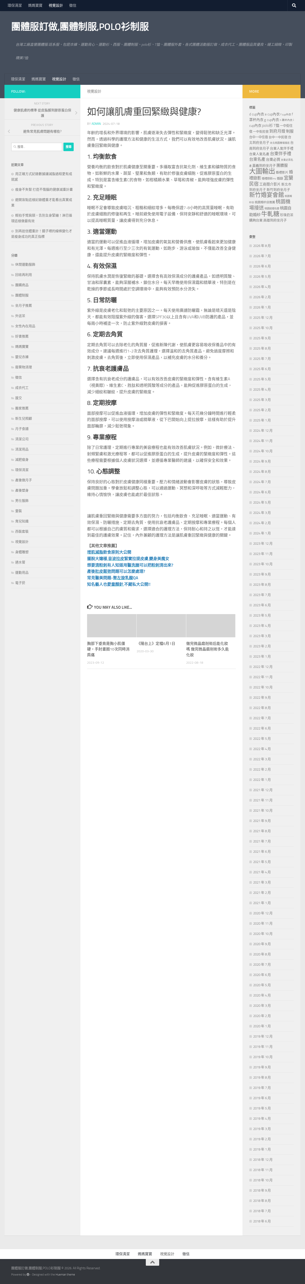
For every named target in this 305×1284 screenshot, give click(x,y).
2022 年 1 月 (262, 780)
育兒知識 (22, 521)
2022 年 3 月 (262, 759)
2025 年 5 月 (262, 379)
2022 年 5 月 (262, 739)
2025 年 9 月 (262, 338)
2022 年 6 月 (262, 728)
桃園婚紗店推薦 (265, 202)
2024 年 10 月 (263, 451)
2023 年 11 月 (263, 554)
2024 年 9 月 (262, 461)
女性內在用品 (25, 326)
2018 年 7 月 (262, 1211)
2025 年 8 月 (262, 348)
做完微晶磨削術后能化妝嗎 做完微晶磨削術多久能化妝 (207, 649)
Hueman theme (65, 1274)
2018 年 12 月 (263, 1160)
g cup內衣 (271, 120)
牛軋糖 (270, 214)
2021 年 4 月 (262, 872)
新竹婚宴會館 (266, 195)
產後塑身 (22, 490)
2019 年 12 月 (263, 1036)
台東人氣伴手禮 (281, 148)
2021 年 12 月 (263, 790)
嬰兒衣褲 (22, 357)
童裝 (18, 511)
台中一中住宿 (258, 137)
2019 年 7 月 (262, 1088)
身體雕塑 (22, 552)
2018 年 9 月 (262, 1190)
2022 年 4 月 (262, 749)
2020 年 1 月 (262, 1026)
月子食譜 (22, 429)
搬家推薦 (22, 408)
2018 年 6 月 (262, 1221)
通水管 (20, 562)
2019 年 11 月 (263, 1047)
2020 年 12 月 (263, 913)
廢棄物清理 (23, 367)
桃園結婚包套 (272, 208)
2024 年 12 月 (263, 431)
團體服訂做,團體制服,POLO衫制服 (80, 26)
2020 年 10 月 (263, 934)
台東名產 (257, 159)
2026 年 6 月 (262, 266)
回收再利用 (23, 275)
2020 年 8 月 (262, 954)
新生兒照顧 (23, 419)
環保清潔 (15, 5)
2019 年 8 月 (262, 1078)
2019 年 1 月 (262, 1149)
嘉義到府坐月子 (264, 166)
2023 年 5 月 (262, 615)
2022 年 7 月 (262, 718)
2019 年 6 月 (262, 1098)
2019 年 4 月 (262, 1119)
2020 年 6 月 (262, 975)
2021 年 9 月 (262, 821)
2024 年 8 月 (262, 472)
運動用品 (22, 573)
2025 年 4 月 (262, 390)
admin (96, 124)
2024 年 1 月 (262, 533)
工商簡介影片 (270, 184)
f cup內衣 (285, 114)
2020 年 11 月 (263, 923)
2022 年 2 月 (262, 769)
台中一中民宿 (278, 137)
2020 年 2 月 (262, 1016)
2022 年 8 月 (262, 708)
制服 (290, 131)
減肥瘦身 (22, 460)
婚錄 (280, 178)
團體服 (282, 165)
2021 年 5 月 (262, 862)
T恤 (276, 125)
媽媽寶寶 (35, 5)
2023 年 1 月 (262, 657)
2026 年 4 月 (262, 287)
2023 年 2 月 (262, 646)
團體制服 (22, 295)
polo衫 (267, 125)
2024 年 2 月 (262, 523)
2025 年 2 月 (262, 410)
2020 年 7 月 (262, 965)
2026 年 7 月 (262, 256)
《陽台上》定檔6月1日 (156, 643)
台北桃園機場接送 (280, 143)
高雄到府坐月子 (275, 220)
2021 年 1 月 (262, 903)
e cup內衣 (272, 114)
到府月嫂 (277, 131)
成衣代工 (22, 388)
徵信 (72, 5)
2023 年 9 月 (262, 574)
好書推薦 (22, 336)
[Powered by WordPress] (28, 1274)
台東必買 (273, 159)
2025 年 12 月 (263, 318)
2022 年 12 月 (263, 667)
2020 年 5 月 (262, 985)
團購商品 (22, 285)
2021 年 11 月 (263, 800)
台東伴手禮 (280, 153)
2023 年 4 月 (262, 626)
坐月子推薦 (23, 306)
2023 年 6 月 (262, 605)
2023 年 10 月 (263, 564)
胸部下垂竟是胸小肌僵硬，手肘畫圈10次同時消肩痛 (108, 649)
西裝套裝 (22, 531)
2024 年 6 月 (262, 492)
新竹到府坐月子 (278, 190)
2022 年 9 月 (262, 698)
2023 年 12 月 (263, 544)
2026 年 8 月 (262, 246)
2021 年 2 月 (262, 893)
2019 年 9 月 (262, 1067)
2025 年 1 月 (262, 420)
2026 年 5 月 (262, 277)
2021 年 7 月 (262, 841)
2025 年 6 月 (262, 369)
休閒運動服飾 (25, 265)
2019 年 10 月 (263, 1057)
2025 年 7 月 (262, 359)
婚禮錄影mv (269, 178)
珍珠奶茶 (286, 215)
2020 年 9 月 (262, 944)
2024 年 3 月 (262, 513)
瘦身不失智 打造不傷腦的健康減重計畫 (44, 190)
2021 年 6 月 (262, 852)
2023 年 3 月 (262, 636)
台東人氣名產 (259, 154)
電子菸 (20, 583)
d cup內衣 (256, 114)
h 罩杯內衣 (286, 120)
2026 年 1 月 (262, 307)
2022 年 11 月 (263, 677)
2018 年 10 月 (263, 1180)
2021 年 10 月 (263, 811)
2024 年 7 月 (262, 482)
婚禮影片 (282, 172)
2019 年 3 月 (262, 1129)
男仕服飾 (22, 501)
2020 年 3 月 (262, 1006)
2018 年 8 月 (262, 1201)
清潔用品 (22, 449)
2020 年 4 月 (262, 995)
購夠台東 (256, 220)
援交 (18, 398)
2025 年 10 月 (263, 328)
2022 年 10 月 (263, 687)
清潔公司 (22, 439)
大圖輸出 (262, 171)
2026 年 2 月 (262, 297)
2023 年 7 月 (262, 595)
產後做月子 (23, 480)
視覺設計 (56, 5)
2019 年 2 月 (262, 1139)
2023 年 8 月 (262, 585)
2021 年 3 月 (262, 882)
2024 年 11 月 (263, 441)
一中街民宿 (261, 131)
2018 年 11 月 (263, 1170)
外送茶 (20, 316)
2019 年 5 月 (262, 1108)
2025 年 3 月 (262, 400)
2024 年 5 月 (262, 502)
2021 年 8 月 (262, 831)
